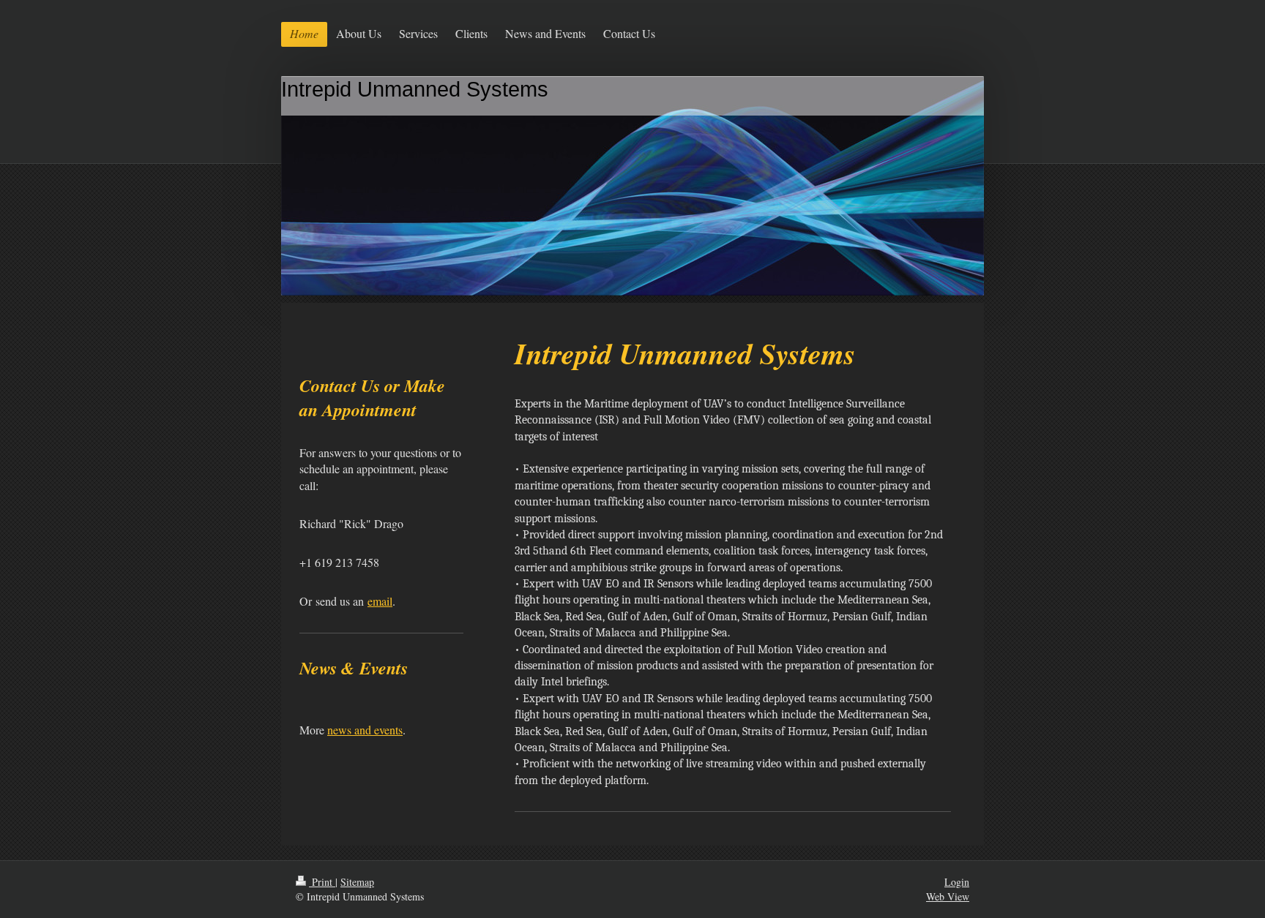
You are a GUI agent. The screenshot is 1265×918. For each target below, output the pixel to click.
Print (322, 882)
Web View (947, 896)
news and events (365, 729)
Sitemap (357, 882)
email (379, 601)
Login (956, 882)
